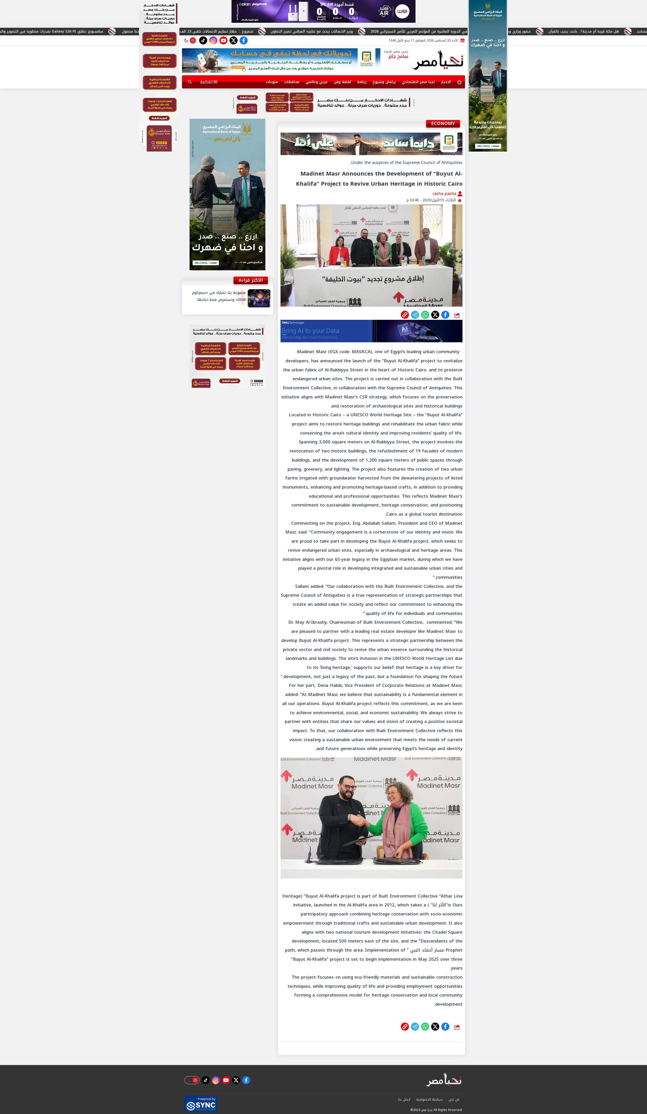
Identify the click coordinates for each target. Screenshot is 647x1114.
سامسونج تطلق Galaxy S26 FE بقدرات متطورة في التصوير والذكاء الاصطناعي (128, 31)
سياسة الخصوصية (429, 1099)
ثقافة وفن (342, 82)
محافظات (291, 82)
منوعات (272, 82)
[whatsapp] (405, 315)
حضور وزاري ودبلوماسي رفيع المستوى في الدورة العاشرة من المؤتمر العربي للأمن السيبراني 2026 (539, 31)
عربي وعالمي (317, 82)
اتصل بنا (404, 1099)
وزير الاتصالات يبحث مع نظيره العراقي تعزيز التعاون (400, 31)
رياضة (361, 82)
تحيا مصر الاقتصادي (418, 82)
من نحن (454, 1099)
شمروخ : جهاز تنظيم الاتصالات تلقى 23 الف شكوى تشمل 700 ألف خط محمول (276, 31)
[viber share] (415, 315)
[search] (189, 82)
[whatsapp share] (425, 315)
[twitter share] (435, 315)
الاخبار (446, 82)
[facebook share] (445, 315)
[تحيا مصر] (438, 60)
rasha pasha (444, 194)
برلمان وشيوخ (384, 82)
